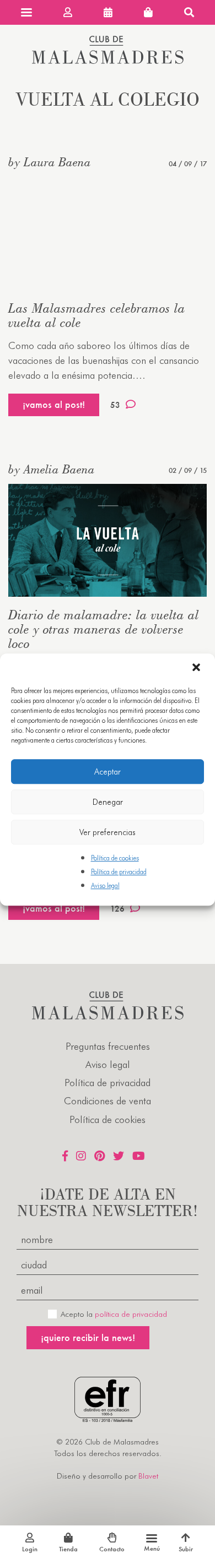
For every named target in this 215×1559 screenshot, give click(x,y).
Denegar (108, 802)
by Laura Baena (49, 162)
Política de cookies (115, 858)
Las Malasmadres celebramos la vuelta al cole (96, 315)
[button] (197, 668)
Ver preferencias (107, 832)
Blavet (148, 1475)
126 (117, 908)
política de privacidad (131, 1314)
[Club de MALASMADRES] (108, 60)
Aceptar (107, 772)
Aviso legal (105, 886)
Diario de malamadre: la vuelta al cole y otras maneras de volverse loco (103, 629)
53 (115, 405)
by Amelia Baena (51, 469)
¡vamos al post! (54, 404)
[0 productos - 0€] (148, 12)
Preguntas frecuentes (108, 1046)
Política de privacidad (119, 872)
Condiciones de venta (107, 1100)
